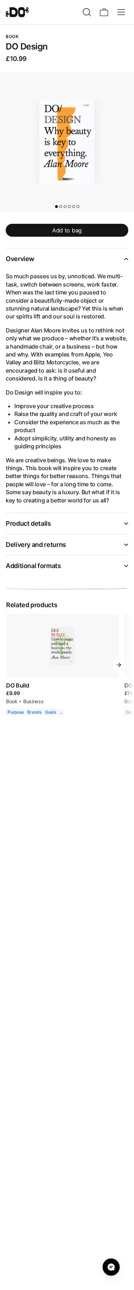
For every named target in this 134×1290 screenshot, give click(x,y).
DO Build (17, 677)
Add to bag (67, 230)
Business (33, 693)
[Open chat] (111, 1267)
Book (11, 693)
